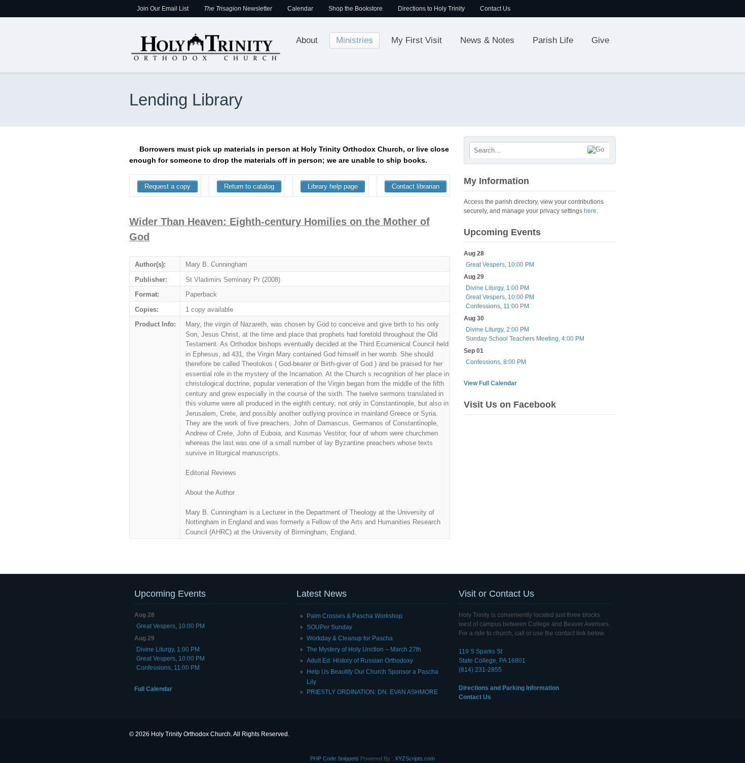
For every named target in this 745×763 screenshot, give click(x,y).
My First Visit (416, 40)
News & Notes (487, 40)
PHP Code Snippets (334, 758)
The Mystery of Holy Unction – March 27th (364, 649)
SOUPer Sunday (329, 627)
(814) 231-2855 (480, 669)
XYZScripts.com (415, 758)
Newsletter (238, 8)
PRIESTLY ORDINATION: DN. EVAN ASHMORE (372, 692)
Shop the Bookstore (355, 8)
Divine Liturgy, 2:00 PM (497, 329)
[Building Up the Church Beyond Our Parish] (205, 59)
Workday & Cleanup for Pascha (350, 638)
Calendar (300, 8)
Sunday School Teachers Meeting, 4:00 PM (525, 338)
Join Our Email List (163, 8)
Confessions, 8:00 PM (496, 362)
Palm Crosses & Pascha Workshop (354, 616)
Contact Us (495, 8)
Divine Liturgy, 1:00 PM (497, 288)
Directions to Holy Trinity (431, 8)
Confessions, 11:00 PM (497, 306)
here (590, 210)
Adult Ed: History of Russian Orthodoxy (360, 660)
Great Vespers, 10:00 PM (500, 264)
